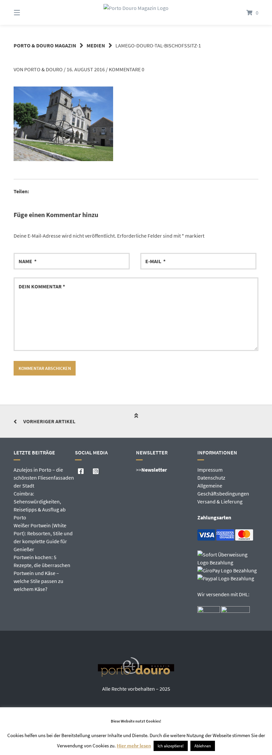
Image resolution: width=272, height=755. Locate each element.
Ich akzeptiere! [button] (171, 746)
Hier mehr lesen (134, 745)
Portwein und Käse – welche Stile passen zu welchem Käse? (38, 581)
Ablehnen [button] (202, 746)
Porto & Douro (43, 69)
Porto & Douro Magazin (45, 45)
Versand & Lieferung (219, 501)
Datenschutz (211, 477)
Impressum (210, 469)
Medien (96, 45)
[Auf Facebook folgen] (81, 471)
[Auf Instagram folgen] (96, 471)
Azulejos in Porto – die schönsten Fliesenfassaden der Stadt (44, 477)
